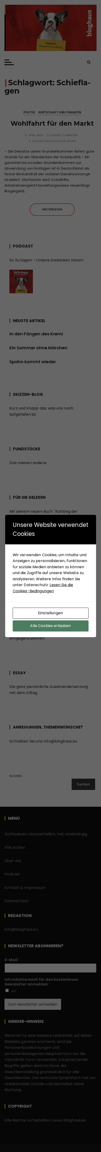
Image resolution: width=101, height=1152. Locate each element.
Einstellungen (50, 613)
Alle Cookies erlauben (50, 625)
